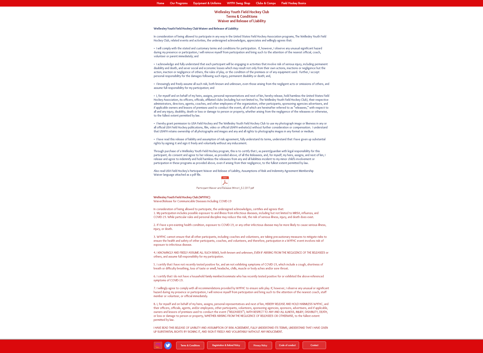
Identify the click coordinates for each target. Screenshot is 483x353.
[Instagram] (158, 345)
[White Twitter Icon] (168, 345)
